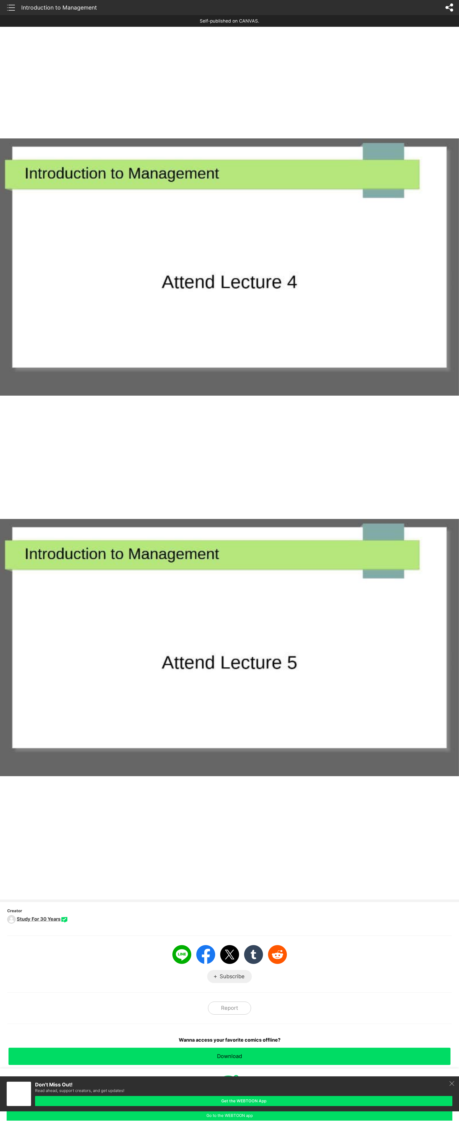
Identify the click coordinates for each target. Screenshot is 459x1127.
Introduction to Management (59, 7)
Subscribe (232, 976)
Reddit (277, 954)
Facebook (205, 954)
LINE (181, 954)
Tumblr (253, 954)
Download (229, 1056)
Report (229, 1008)
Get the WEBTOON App (243, 1100)
